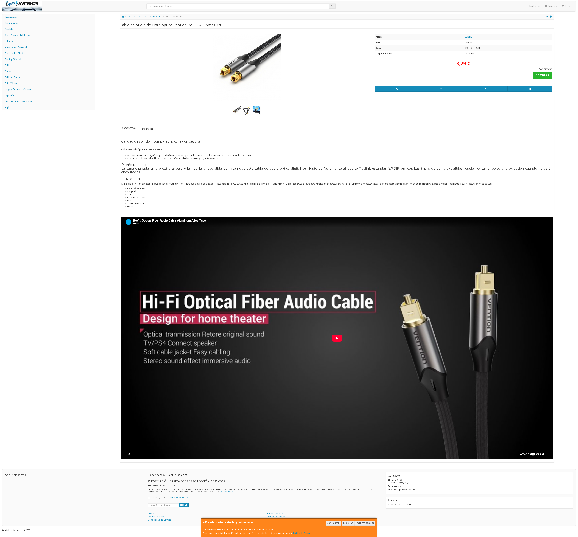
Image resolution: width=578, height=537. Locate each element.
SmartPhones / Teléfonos (17, 35)
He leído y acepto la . (169, 498)
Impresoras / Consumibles (17, 47)
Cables (8, 65)
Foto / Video (11, 83)
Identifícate (534, 6)
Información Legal (275, 513)
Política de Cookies (302, 533)
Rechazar (348, 523)
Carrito (568, 6)
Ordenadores (11, 17)
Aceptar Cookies (365, 523)
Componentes (12, 23)
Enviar (183, 505)
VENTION (469, 36)
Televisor (9, 41)
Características (129, 127)
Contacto (552, 6)
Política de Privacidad (227, 491)
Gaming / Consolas (14, 59)
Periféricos (10, 71)
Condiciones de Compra (159, 519)
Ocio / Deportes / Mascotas (18, 101)
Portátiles (9, 29)
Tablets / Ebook (12, 77)
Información (148, 128)
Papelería (9, 95)
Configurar (333, 523)
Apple (7, 107)
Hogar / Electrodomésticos (18, 89)
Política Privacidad (157, 516)
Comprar (542, 75)
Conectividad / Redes (15, 53)
